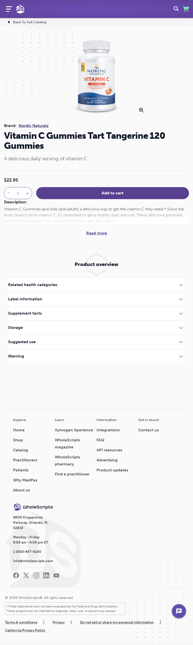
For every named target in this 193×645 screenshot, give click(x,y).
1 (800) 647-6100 (27, 552)
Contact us (148, 430)
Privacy (59, 622)
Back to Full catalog (29, 22)
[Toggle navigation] (9, 9)
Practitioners (25, 460)
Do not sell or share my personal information (117, 622)
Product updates (112, 470)
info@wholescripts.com (33, 561)
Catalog (20, 450)
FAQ (100, 440)
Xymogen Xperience (74, 430)
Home (19, 430)
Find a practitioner (72, 474)
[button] (96, 285)
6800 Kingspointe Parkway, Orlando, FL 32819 (30, 522)
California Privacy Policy (25, 630)
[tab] (96, 285)
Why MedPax (25, 480)
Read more (96, 233)
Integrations (108, 430)
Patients (20, 470)
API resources (109, 450)
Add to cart (113, 193)
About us (21, 490)
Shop (18, 440)
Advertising (107, 460)
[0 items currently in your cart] (186, 9)
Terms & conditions (21, 622)
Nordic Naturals (34, 125)
